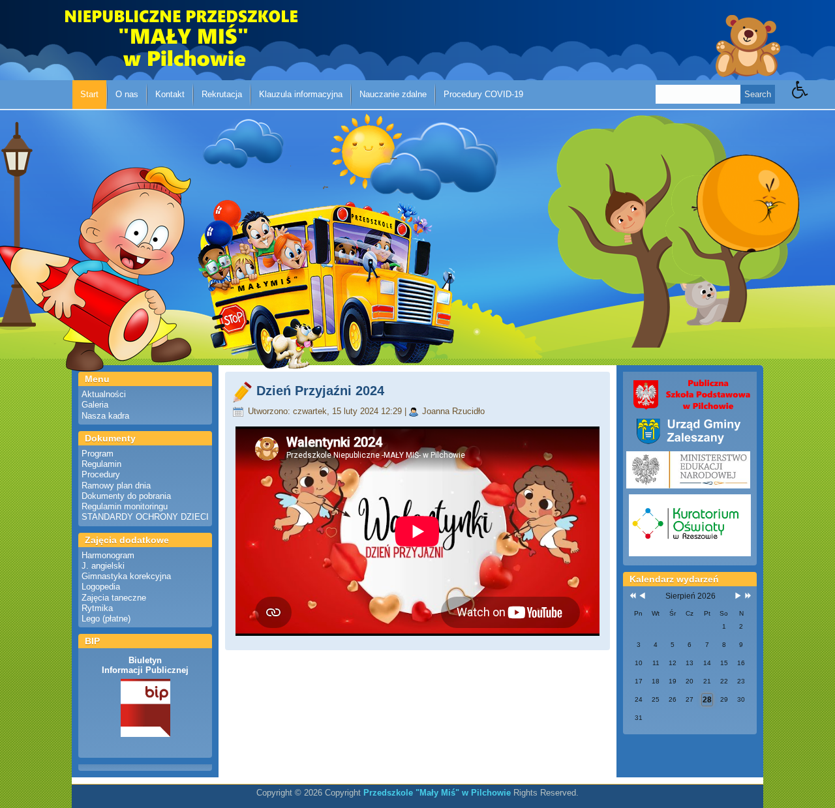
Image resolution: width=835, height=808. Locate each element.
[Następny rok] (747, 596)
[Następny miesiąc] (738, 596)
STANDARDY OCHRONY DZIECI (145, 517)
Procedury (101, 474)
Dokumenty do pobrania (126, 496)
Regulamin (101, 464)
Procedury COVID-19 (483, 94)
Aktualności (104, 394)
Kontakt (170, 94)
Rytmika (97, 608)
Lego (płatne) (106, 618)
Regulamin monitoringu (125, 506)
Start (89, 94)
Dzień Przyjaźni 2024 (320, 390)
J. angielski (103, 566)
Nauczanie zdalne (393, 94)
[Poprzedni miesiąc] (642, 596)
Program (98, 453)
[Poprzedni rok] (631, 596)
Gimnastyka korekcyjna (126, 576)
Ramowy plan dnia (116, 485)
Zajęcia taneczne (114, 598)
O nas (126, 94)
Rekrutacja (222, 94)
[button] (813, 99)
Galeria (95, 405)
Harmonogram (108, 555)
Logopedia (101, 586)
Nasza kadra (105, 416)
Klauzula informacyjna (300, 94)
